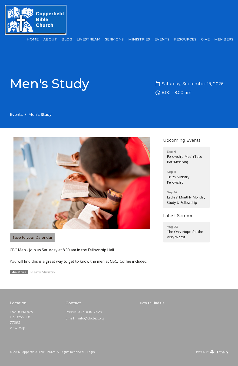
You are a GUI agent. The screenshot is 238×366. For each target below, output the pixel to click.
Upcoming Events (182, 140)
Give (205, 39)
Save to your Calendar (33, 237)
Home (33, 39)
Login (91, 352)
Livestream (88, 39)
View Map (17, 327)
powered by (209, 355)
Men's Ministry (42, 272)
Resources (185, 39)
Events (162, 39)
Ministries (139, 39)
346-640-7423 (90, 311)
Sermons (114, 39)
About (50, 39)
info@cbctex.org (91, 318)
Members (223, 39)
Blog (67, 39)
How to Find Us (152, 303)
